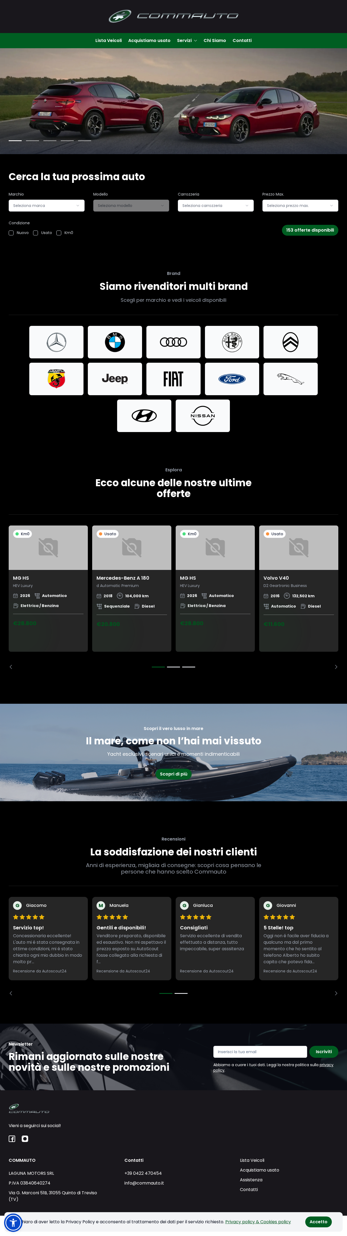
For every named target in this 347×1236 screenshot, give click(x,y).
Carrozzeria (188, 194)
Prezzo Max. (273, 194)
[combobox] (47, 206)
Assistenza (251, 1180)
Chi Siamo (215, 40)
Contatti (242, 40)
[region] (173, 597)
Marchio (16, 194)
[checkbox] (11, 233)
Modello (100, 194)
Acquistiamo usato (149, 40)
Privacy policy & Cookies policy (258, 1222)
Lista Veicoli (108, 40)
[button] (13, 1223)
